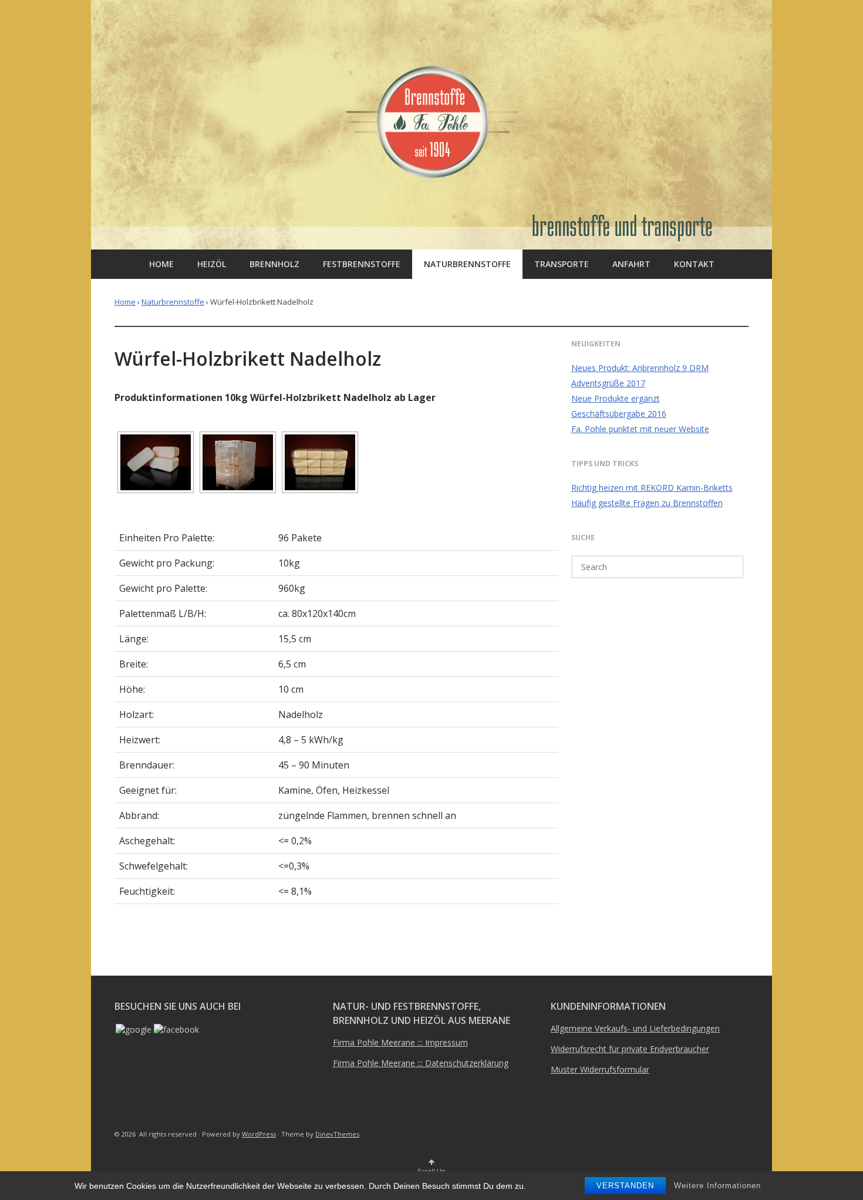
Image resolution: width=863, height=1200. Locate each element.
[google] (133, 1029)
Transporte (561, 263)
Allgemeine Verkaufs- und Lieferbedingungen (635, 1028)
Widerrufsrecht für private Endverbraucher (630, 1048)
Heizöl (211, 263)
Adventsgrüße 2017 (608, 383)
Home (161, 263)
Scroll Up (431, 1171)
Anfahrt (631, 263)
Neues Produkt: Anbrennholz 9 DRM (640, 367)
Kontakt (694, 263)
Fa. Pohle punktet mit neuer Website (640, 428)
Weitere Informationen (717, 1185)
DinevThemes (337, 1134)
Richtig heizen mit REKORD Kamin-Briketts (652, 487)
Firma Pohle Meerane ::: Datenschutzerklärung (420, 1062)
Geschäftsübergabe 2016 (618, 413)
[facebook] (176, 1029)
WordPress (259, 1134)
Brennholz (274, 263)
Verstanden (625, 1185)
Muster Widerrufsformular (600, 1069)
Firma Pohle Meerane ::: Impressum (400, 1042)
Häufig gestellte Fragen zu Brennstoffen (647, 502)
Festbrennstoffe (361, 263)
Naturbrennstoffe (467, 263)
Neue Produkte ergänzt (615, 398)
